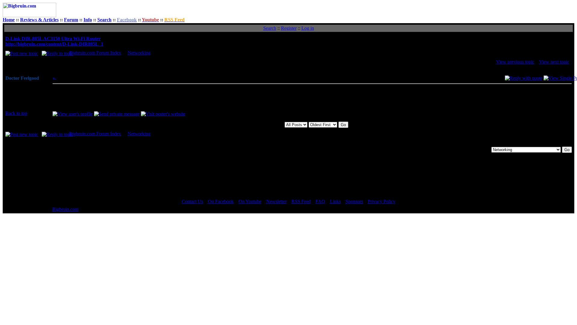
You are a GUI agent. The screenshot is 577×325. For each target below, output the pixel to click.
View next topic (554, 61)
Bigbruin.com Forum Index (95, 52)
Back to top (16, 113)
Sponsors (354, 201)
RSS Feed (301, 201)
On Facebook (221, 201)
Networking (139, 52)
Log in (307, 28)
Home (9, 19)
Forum (71, 19)
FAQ (320, 201)
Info (88, 19)
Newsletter (276, 201)
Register (289, 28)
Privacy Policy (381, 201)
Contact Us (192, 201)
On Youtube (250, 201)
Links (335, 201)
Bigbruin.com (65, 209)
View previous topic (515, 61)
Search (104, 19)
